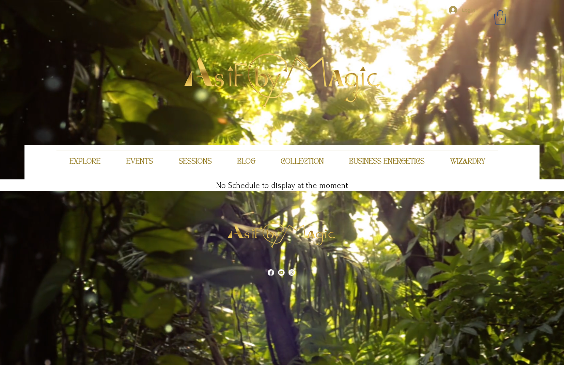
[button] (500, 17)
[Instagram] (292, 272)
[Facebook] (271, 272)
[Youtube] (281, 272)
